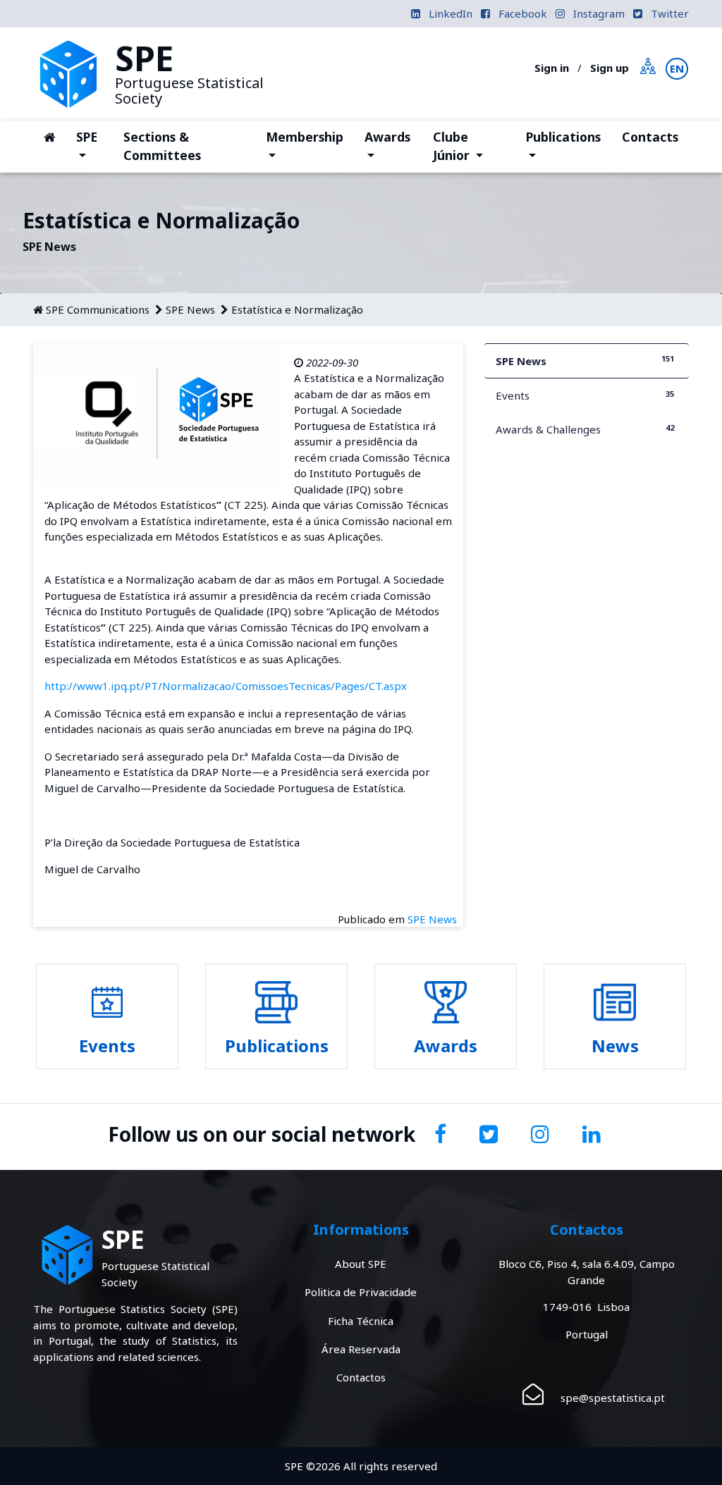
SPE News (190, 309)
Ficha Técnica (360, 1321)
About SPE (360, 1264)
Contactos (361, 1377)
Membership (304, 145)
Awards (392, 145)
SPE (94, 136)
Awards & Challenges (585, 429)
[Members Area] (648, 64)
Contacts (650, 136)
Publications (563, 145)
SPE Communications (97, 309)
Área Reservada (361, 1349)
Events (585, 395)
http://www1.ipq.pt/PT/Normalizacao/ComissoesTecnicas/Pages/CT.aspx (225, 686)
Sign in (551, 68)
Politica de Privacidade (361, 1292)
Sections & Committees (162, 146)
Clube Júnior (474, 146)
